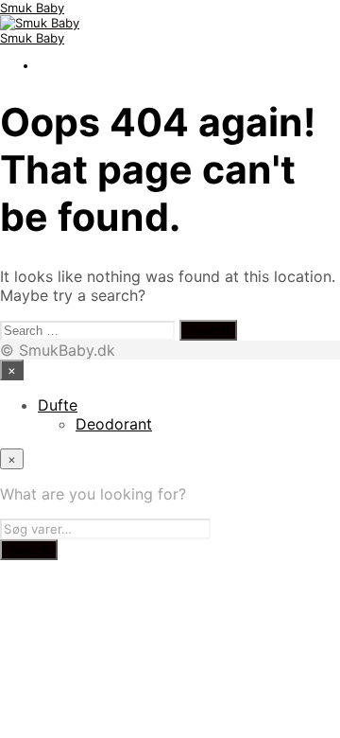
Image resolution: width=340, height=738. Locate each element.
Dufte (57, 404)
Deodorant (114, 423)
